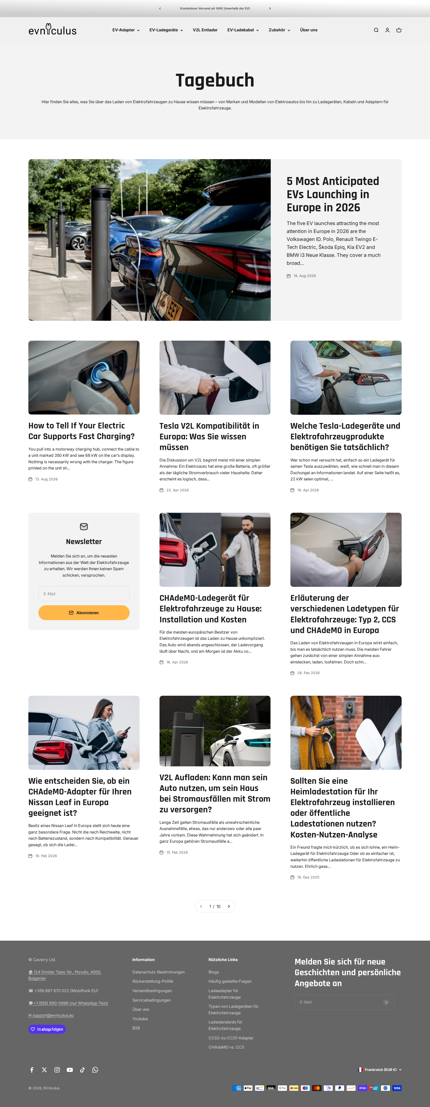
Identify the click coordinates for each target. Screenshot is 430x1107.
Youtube (140, 1018)
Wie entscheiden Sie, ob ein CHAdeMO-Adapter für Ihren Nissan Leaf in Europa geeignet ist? (80, 797)
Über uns (309, 29)
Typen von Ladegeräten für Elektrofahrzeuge (234, 1009)
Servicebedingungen (151, 1000)
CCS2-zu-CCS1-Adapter (231, 1037)
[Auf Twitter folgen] (44, 1069)
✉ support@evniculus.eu (51, 1015)
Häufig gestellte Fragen (230, 981)
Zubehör (277, 29)
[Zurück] (160, 8)
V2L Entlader (205, 29)
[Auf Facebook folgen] (31, 1069)
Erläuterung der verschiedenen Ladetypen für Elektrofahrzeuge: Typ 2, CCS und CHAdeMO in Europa (344, 614)
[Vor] (270, 8)
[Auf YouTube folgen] (69, 1069)
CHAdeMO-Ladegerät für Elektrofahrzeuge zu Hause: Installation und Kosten (211, 609)
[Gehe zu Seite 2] (228, 906)
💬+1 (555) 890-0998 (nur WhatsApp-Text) (68, 1003)
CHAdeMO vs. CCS (226, 1047)
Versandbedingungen (152, 990)
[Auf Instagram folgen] (57, 1069)
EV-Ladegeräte (164, 29)
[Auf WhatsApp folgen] (95, 1069)
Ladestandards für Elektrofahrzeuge (225, 1025)
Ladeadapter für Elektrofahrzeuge (225, 994)
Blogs (214, 971)
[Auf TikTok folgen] (82, 1069)
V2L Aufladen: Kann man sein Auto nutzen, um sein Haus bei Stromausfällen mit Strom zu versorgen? (215, 794)
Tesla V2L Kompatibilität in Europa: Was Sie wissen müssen (209, 436)
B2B (136, 1027)
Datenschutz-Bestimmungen (158, 971)
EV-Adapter (123, 29)
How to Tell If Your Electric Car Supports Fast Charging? (81, 431)
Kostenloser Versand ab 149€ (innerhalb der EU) (215, 8)
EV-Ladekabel (240, 29)
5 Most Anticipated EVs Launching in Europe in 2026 (333, 195)
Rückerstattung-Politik (152, 981)
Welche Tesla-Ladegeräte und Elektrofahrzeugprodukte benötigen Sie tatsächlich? (345, 436)
